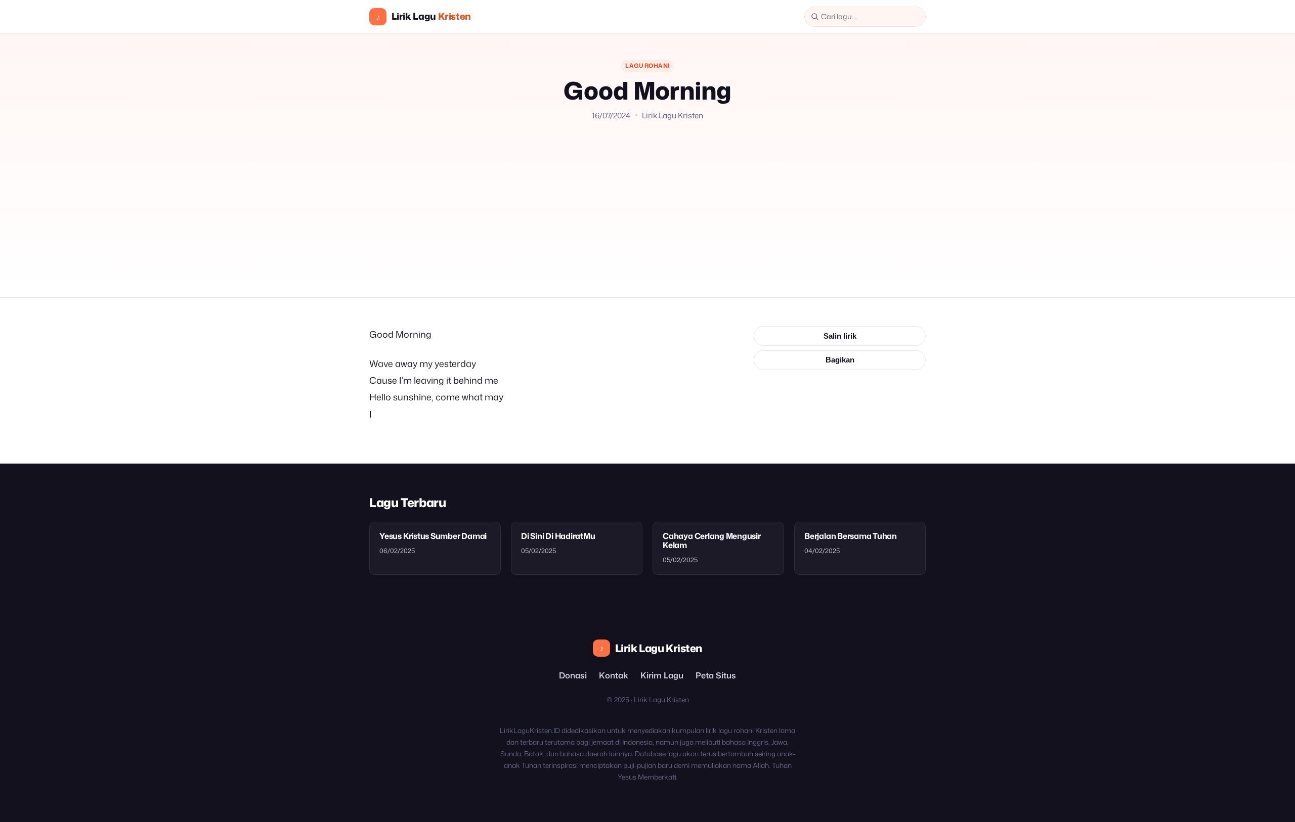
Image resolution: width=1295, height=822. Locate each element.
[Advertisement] (647, 197)
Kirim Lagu (661, 675)
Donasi (573, 675)
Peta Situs (716, 675)
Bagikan (840, 359)
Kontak (613, 675)
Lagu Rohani (647, 65)
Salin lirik (840, 336)
